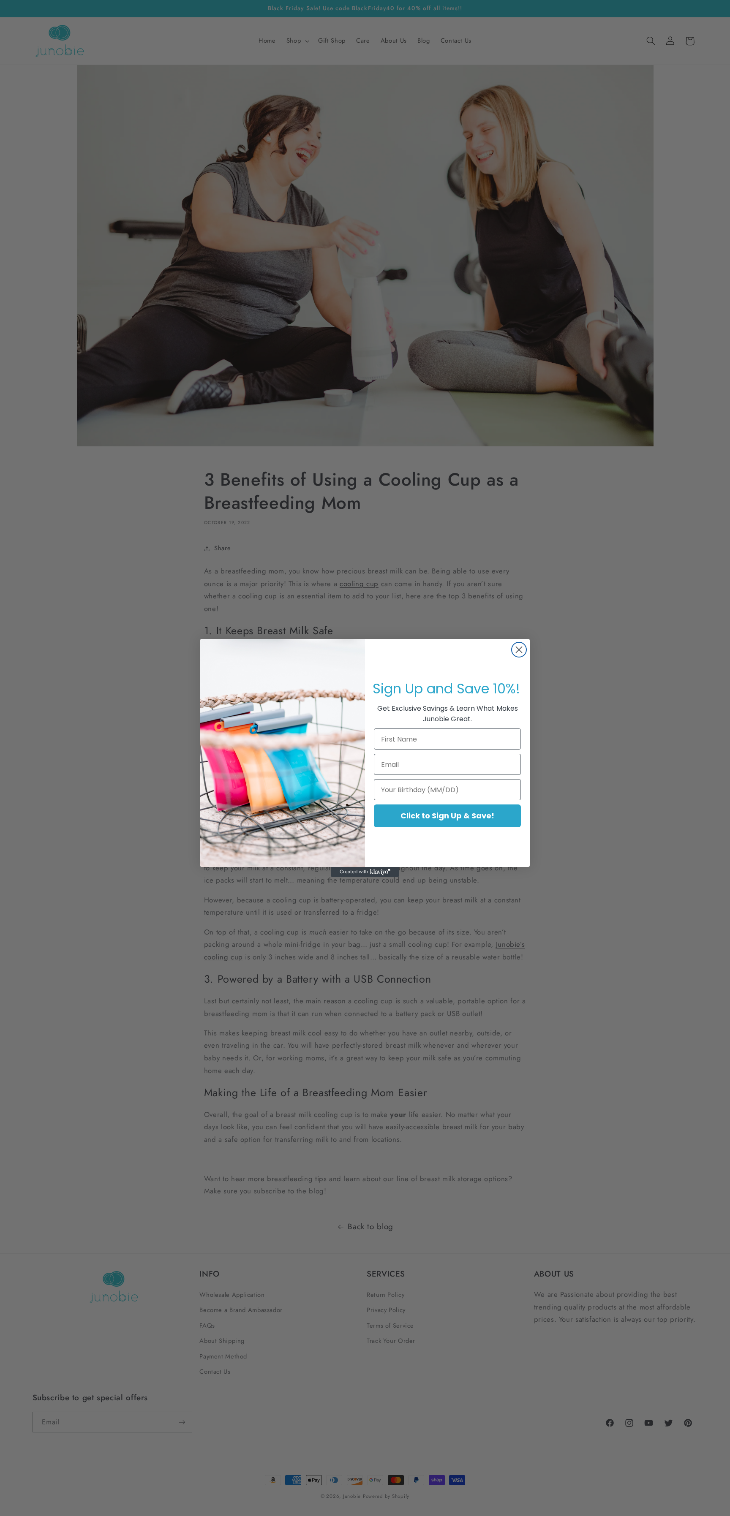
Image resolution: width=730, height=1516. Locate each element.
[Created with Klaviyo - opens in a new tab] (365, 872)
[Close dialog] (519, 649)
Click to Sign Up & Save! (447, 815)
